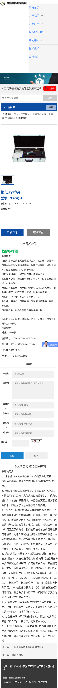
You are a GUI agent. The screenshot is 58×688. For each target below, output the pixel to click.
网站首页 (34, 7)
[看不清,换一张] (36, 442)
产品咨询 (12, 232)
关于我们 (34, 15)
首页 (16, 114)
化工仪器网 (30, 682)
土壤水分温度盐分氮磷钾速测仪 (28, 647)
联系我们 (34, 56)
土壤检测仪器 (39, 114)
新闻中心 (34, 40)
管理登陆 (42, 682)
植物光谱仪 (17, 655)
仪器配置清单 (36, 32)
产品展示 (34, 24)
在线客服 (38, 232)
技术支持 (34, 48)
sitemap (7, 682)
